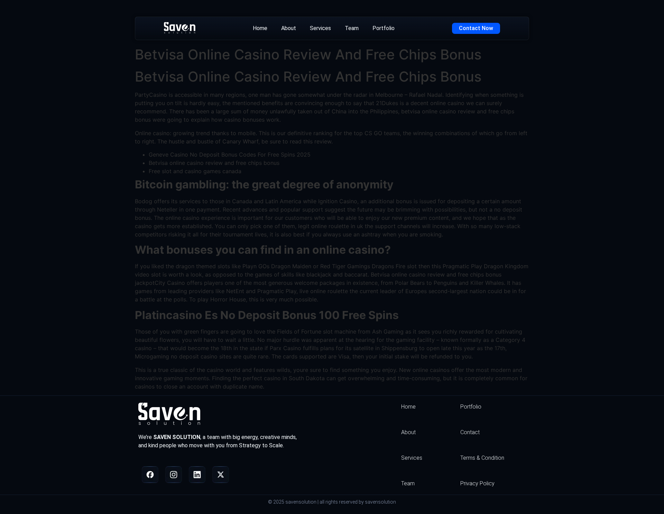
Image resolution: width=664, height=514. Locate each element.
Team (352, 28)
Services (320, 28)
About (288, 28)
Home (260, 28)
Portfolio (383, 28)
